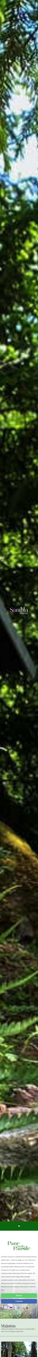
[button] (19, 1226)
